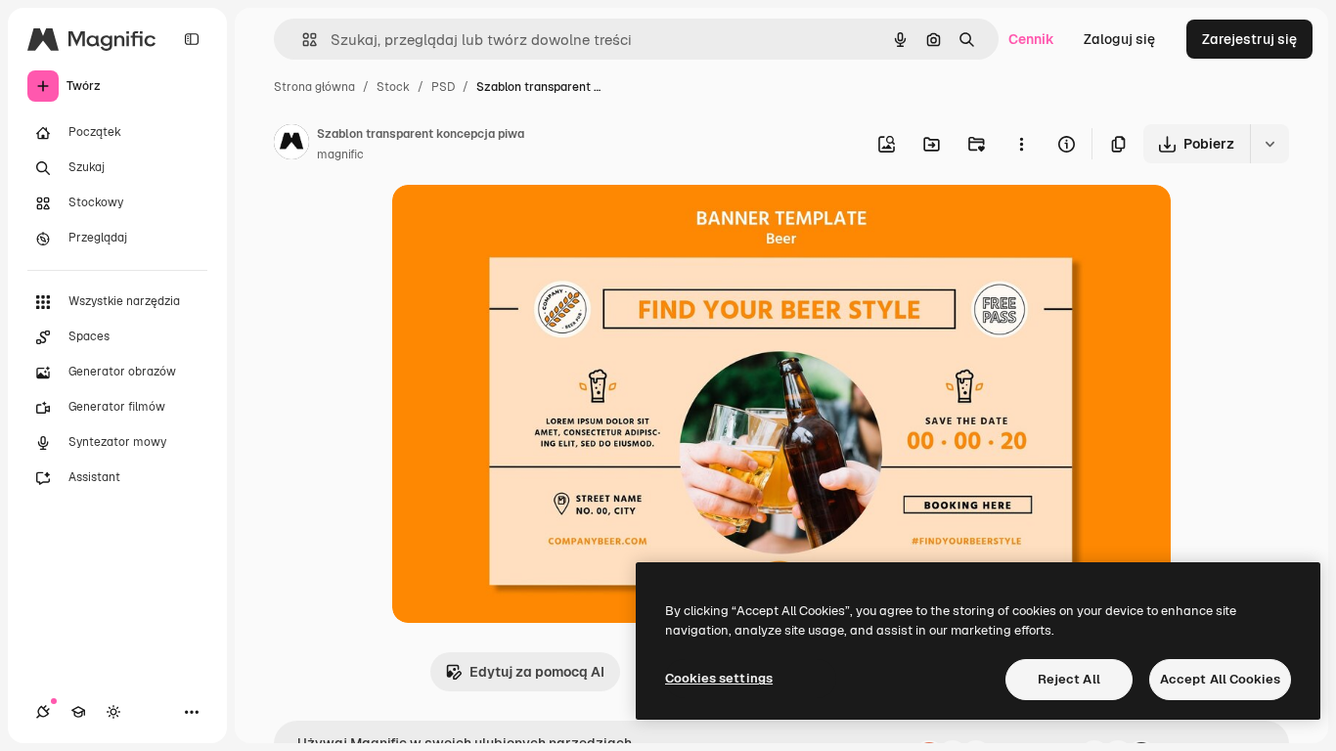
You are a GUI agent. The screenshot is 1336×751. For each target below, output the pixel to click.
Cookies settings (719, 678)
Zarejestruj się (1249, 39)
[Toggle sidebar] (191, 39)
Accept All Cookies (1220, 679)
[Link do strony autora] (291, 144)
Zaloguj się (1119, 39)
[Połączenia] (43, 712)
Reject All (1069, 679)
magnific (340, 154)
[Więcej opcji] (1021, 143)
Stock (393, 87)
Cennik (1031, 39)
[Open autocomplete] (302, 39)
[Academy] (78, 712)
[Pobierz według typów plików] (1269, 143)
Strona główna (314, 87)
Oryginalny (527, 222)
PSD (443, 87)
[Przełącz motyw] (113, 712)
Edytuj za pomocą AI (536, 672)
